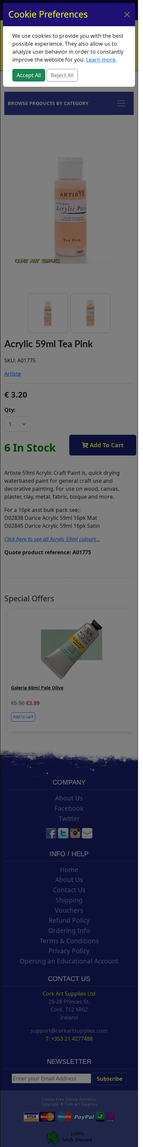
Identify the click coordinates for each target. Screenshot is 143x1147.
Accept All (29, 75)
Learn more (100, 59)
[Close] (127, 14)
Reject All (62, 75)
